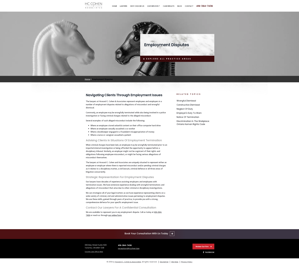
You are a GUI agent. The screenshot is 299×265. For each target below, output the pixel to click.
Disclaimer (164, 262)
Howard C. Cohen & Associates (128, 262)
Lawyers (123, 6)
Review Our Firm (202, 246)
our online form (115, 215)
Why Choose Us (137, 6)
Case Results (168, 6)
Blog (179, 6)
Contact (189, 6)
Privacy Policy (186, 262)
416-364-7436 (204, 6)
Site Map (174, 262)
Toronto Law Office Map (94, 252)
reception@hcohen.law (128, 248)
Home (114, 6)
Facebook (209, 252)
